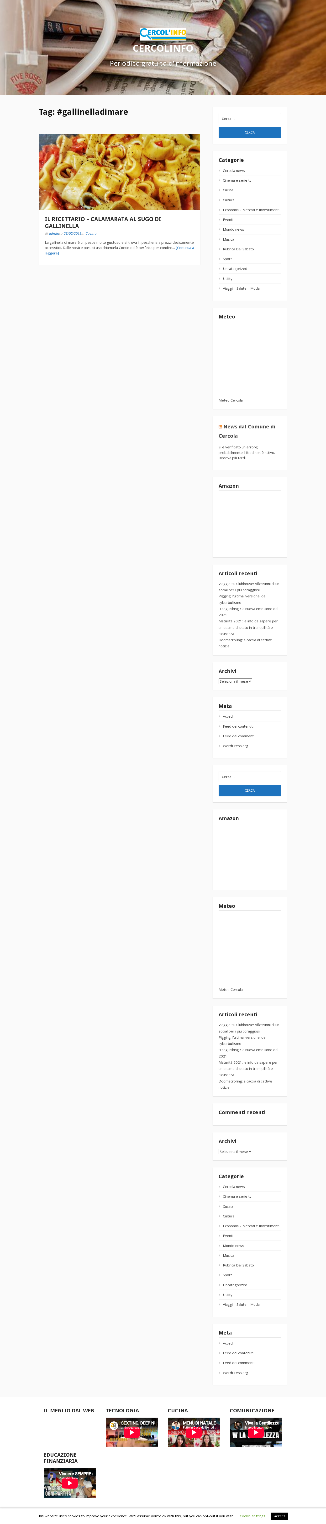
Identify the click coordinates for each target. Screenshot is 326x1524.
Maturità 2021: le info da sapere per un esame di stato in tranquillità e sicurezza (248, 627)
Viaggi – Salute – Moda (241, 288)
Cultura (228, 200)
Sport (227, 258)
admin (54, 233)
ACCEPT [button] (279, 1516)
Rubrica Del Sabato (238, 249)
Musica (228, 239)
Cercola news (234, 170)
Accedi (228, 716)
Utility (227, 278)
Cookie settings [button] (252, 1516)
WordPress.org (235, 745)
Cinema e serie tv (237, 180)
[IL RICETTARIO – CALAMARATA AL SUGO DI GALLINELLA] (119, 172)
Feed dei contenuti (238, 726)
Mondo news (233, 229)
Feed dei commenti (238, 736)
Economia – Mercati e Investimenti (251, 209)
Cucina (90, 233)
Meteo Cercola (231, 400)
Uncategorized (235, 268)
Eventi (228, 219)
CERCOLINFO (163, 47)
